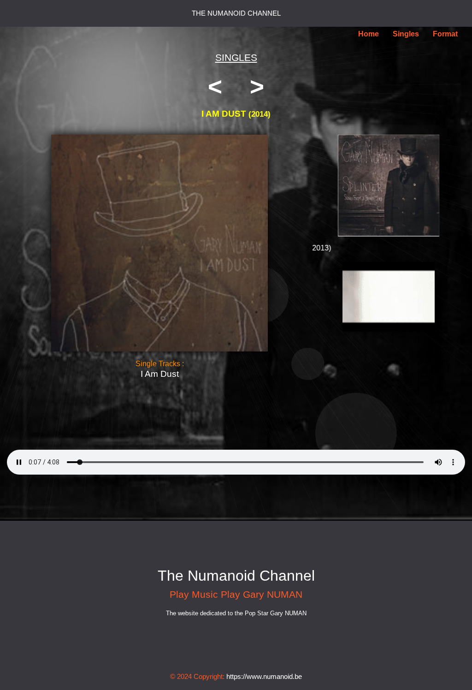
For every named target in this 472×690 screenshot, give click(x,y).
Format (445, 34)
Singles (406, 34)
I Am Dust (160, 374)
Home (368, 34)
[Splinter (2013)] (389, 186)
